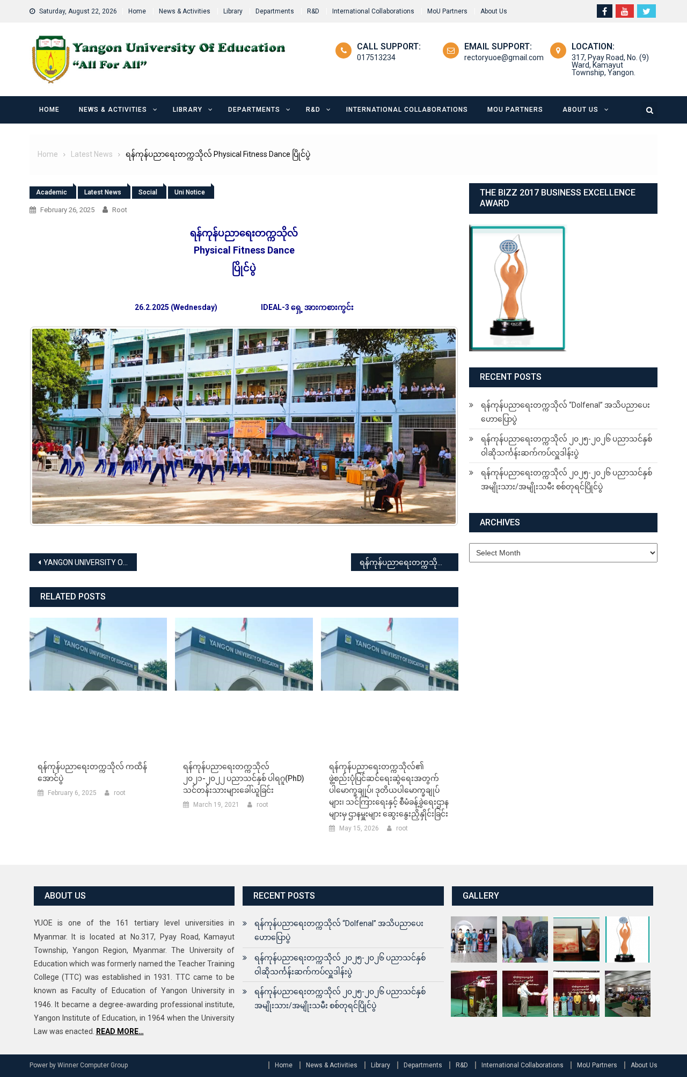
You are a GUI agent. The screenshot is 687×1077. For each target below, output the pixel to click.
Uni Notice (189, 192)
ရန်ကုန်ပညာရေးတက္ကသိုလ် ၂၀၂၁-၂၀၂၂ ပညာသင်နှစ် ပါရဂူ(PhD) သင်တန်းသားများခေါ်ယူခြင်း (243, 778)
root (119, 210)
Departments (274, 11)
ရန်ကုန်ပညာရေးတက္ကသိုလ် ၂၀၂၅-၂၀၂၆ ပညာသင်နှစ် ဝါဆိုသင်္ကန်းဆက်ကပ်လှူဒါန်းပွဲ (566, 446)
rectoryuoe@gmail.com (504, 57)
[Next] (436, 426)
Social (147, 192)
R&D (313, 11)
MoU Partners (447, 11)
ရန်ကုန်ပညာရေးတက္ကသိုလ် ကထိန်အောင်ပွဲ (92, 772)
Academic (51, 192)
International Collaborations (373, 11)
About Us (493, 11)
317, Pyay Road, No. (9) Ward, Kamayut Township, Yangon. (610, 65)
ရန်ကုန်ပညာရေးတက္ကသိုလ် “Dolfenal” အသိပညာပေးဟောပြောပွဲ (565, 412)
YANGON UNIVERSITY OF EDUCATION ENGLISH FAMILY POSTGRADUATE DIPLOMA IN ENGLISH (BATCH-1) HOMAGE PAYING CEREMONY (90, 562)
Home (137, 11)
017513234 (376, 57)
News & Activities (184, 11)
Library (233, 11)
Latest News (102, 192)
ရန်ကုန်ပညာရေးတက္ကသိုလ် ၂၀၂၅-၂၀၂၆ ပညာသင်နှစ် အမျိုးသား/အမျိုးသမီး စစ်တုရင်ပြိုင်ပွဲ (566, 479)
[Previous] (52, 426)
